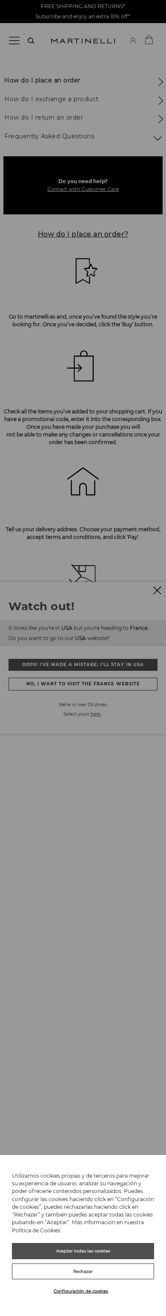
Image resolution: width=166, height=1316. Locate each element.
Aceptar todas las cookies (83, 1251)
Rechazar (83, 1271)
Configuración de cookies (81, 1291)
